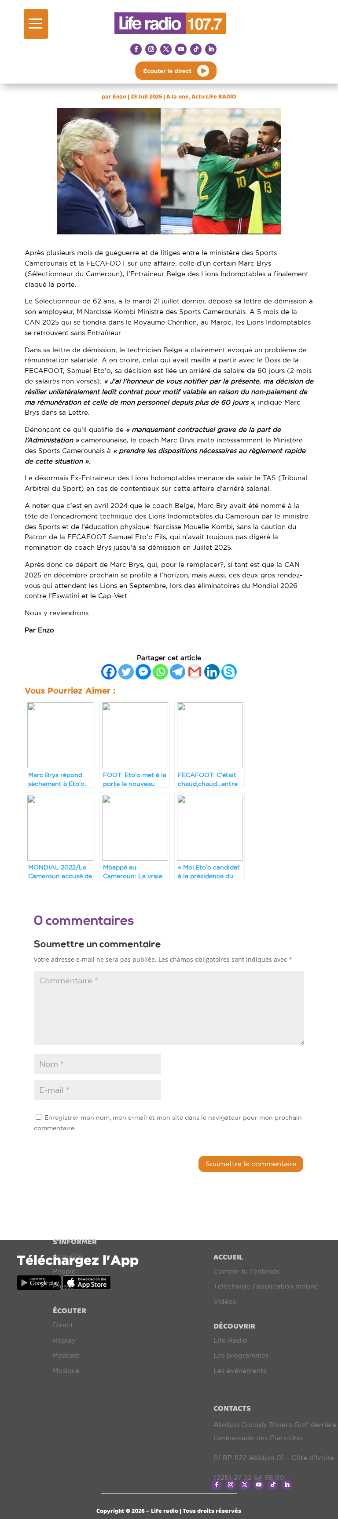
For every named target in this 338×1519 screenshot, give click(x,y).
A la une (177, 96)
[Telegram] (177, 671)
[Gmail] (194, 671)
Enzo (119, 96)
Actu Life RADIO (213, 96)
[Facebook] (109, 671)
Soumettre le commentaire (251, 1164)
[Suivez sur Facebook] (136, 49)
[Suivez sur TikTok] (196, 49)
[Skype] (229, 671)
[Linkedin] (212, 671)
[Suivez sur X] (166, 49)
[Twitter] (126, 671)
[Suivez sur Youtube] (181, 49)
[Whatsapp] (160, 671)
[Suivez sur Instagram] (151, 49)
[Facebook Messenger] (143, 671)
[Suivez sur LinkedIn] (211, 49)
